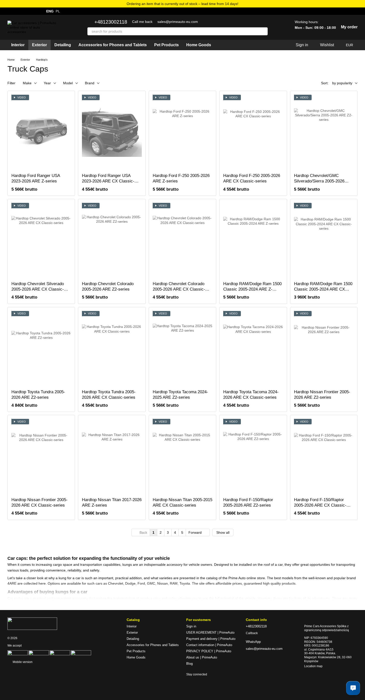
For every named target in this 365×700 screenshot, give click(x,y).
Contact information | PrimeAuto (209, 645)
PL (58, 11)
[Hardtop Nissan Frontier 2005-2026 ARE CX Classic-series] (41, 456)
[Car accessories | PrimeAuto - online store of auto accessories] (32, 623)
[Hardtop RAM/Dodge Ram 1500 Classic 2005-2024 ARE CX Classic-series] (324, 240)
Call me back (142, 22)
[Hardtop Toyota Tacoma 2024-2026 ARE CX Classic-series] (253, 348)
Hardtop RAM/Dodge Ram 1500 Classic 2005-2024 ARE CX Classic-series (323, 289)
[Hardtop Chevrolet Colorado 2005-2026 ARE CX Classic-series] (182, 240)
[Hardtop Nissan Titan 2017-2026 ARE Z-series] (112, 456)
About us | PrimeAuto (201, 657)
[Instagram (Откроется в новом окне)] (15, 11)
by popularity (342, 83)
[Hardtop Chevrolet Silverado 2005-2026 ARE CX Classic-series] (41, 240)
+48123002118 (110, 21)
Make (27, 83)
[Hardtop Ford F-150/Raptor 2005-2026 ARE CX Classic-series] (324, 456)
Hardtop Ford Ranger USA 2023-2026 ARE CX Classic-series (108, 181)
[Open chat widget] (353, 688)
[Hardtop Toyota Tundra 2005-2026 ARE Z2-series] (41, 348)
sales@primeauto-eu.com (177, 22)
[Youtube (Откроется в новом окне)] (27, 11)
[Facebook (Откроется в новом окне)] (21, 11)
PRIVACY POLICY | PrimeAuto (208, 651)
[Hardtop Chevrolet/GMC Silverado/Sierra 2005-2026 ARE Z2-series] (324, 132)
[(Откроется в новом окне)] (39, 652)
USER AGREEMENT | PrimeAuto (210, 632)
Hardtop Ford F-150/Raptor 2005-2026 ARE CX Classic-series (320, 505)
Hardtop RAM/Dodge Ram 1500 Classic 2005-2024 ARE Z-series (252, 289)
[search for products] (264, 31)
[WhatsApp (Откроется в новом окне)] (9, 11)
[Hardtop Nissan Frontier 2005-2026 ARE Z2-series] (324, 348)
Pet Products (166, 45)
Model (68, 83)
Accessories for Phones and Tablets (112, 45)
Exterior (39, 45)
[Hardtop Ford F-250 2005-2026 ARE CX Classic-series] (253, 132)
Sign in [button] (191, 626)
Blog (189, 663)
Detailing (62, 45)
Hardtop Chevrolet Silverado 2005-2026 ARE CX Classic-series (37, 289)
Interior (18, 45)
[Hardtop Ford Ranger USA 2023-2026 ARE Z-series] (41, 132)
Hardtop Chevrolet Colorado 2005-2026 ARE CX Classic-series (179, 289)
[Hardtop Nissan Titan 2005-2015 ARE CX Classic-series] (182, 456)
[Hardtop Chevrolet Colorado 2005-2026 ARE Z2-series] (112, 240)
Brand (89, 83)
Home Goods (198, 45)
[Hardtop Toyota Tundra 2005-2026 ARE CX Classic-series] (112, 348)
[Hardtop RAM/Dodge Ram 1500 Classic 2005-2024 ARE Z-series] (253, 240)
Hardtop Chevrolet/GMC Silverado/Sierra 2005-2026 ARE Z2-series (319, 181)
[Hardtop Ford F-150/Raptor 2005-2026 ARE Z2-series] (253, 456)
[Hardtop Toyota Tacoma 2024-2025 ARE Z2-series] (182, 348)
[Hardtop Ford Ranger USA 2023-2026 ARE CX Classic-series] (112, 132)
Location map (313, 666)
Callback (252, 633)
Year (47, 83)
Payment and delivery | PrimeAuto (210, 639)
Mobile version (22, 662)
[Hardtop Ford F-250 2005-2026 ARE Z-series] (182, 132)
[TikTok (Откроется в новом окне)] (33, 11)
